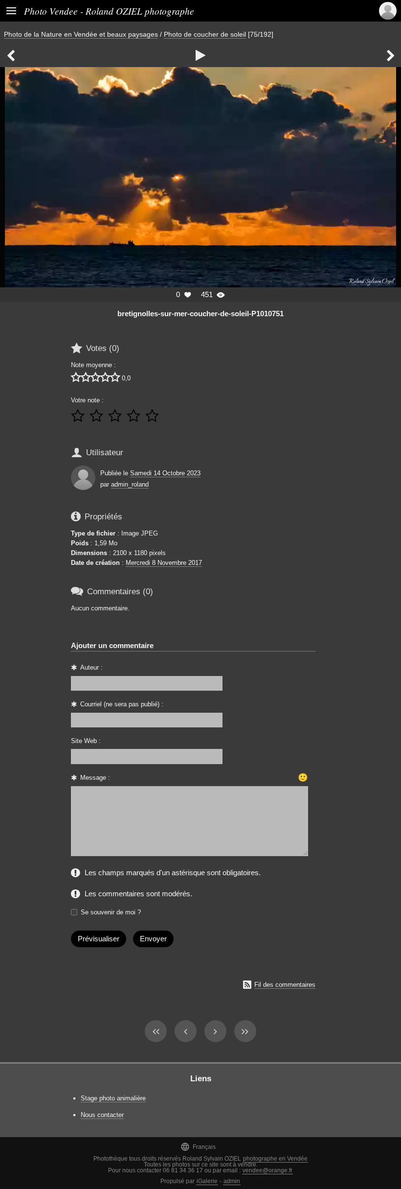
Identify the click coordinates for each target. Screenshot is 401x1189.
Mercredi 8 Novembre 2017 (164, 562)
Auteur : (91, 667)
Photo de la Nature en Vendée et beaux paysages (81, 34)
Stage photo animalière (113, 1098)
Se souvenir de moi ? (111, 912)
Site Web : (86, 741)
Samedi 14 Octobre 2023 (165, 473)
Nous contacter (102, 1115)
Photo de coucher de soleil (205, 34)
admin (231, 1181)
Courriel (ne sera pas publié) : (121, 704)
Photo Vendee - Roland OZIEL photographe (109, 10)
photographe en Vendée (275, 1159)
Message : (95, 777)
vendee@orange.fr (267, 1170)
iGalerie (207, 1181)
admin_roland (130, 484)
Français (198, 1146)
